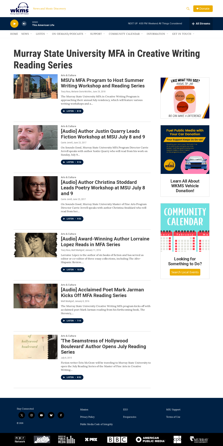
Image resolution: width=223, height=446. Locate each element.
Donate (204, 8)
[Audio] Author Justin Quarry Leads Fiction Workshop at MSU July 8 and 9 (103, 134)
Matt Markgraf (67, 301)
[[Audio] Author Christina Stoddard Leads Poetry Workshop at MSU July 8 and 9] (36, 188)
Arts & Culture (68, 75)
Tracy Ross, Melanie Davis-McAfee (76, 91)
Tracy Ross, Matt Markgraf (72, 250)
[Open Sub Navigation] (31, 34)
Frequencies (129, 417)
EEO (125, 409)
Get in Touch (181, 33)
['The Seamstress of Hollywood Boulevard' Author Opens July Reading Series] (36, 347)
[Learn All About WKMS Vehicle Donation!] (185, 149)
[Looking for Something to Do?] (185, 227)
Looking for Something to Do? (185, 261)
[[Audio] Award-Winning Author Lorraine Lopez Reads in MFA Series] (36, 245)
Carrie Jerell (66, 199)
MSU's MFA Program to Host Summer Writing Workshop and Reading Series (103, 83)
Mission (84, 409)
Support (96, 33)
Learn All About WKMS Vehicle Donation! (184, 186)
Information (156, 33)
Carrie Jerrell (66, 142)
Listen (40, 33)
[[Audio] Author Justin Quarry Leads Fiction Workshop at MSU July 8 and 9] (36, 137)
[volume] (24, 23)
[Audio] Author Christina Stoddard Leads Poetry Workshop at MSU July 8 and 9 (103, 187)
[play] (14, 24)
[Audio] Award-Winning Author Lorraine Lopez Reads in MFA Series (105, 241)
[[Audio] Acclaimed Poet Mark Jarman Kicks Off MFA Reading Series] (36, 296)
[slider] (29, 23)
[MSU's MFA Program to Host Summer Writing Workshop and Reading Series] (36, 86)
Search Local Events (185, 272)
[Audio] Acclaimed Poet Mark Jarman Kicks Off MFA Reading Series (102, 292)
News (25, 33)
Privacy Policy (87, 417)
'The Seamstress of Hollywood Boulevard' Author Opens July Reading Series (103, 346)
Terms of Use (173, 417)
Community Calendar (124, 33)
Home (14, 33)
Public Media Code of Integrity (96, 424)
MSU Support (173, 409)
